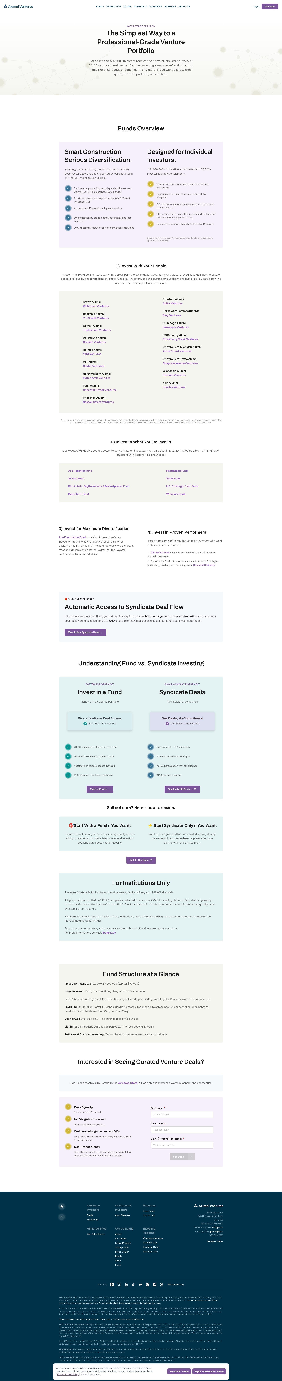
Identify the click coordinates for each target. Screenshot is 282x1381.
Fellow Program (123, 1243)
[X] (119, 1284)
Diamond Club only (204, 565)
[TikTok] (133, 1284)
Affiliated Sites (96, 1228)
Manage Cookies (215, 1241)
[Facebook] (154, 1284)
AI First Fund (76, 478)
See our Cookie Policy (68, 1374)
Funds (100, 6)
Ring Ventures (172, 315)
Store (118, 1260)
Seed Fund (173, 478)
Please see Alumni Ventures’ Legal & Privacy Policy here (84, 1319)
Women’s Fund (175, 494)
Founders (155, 6)
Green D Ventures (94, 342)
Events (118, 1256)
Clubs (127, 6)
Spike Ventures (173, 303)
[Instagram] (147, 1284)
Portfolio (140, 6)
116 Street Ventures (96, 318)
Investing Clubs (151, 1247)
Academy (170, 6)
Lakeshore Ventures (176, 327)
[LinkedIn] (112, 1284)
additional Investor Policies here (129, 1319)
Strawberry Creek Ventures (180, 339)
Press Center (122, 1251)
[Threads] (161, 1284)
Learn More (149, 1211)
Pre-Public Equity (96, 1234)
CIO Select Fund (160, 552)
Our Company (124, 1228)
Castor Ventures (93, 366)
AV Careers (121, 1238)
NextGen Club (150, 1251)
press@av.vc (216, 1231)
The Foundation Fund (72, 537)
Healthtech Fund (177, 470)
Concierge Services (153, 1238)
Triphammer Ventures (97, 330)
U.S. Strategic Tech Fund (182, 486)
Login (256, 6)
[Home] (62, 1206)
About (118, 1234)
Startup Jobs (122, 1247)
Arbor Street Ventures (177, 351)
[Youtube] (126, 1284)
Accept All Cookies (179, 1371)
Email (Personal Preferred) (167, 1138)
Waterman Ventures (96, 306)
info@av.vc (217, 1227)
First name (158, 1108)
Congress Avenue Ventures (180, 363)
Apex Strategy (122, 1215)
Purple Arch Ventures (96, 377)
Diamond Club (150, 1242)
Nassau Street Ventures (98, 402)
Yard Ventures (92, 354)
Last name (158, 1123)
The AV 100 (149, 1215)
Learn (118, 1265)
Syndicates (113, 6)
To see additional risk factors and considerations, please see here (129, 1303)
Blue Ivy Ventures (174, 387)
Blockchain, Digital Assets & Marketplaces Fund (99, 486)
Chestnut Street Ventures (100, 389)
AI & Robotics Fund (80, 470)
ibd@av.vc (109, 932)
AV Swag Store (127, 1082)
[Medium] (140, 1284)
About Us (184, 6)
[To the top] (62, 1217)
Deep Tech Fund (78, 494)
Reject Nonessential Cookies (209, 1371)
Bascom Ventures (174, 375)
